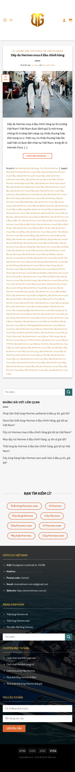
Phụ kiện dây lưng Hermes (20, 627)
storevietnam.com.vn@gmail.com (31, 584)
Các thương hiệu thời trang (27, 51)
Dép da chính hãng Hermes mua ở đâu (23, 172)
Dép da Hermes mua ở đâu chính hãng (37, 55)
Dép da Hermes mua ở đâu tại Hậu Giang (37, 265)
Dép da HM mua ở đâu (56, 362)
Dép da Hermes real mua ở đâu (34, 359)
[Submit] (68, 392)
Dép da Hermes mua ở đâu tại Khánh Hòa (41, 276)
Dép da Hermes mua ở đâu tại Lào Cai (39, 288)
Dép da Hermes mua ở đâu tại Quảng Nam (30, 306)
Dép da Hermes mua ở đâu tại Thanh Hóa (34, 329)
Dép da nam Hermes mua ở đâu (20, 366)
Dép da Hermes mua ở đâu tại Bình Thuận (32, 228)
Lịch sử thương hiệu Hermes (21, 670)
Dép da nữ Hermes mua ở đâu (49, 366)
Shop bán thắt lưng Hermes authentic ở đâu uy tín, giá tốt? (36, 413)
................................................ (29, 571)
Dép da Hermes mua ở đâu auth (25, 191)
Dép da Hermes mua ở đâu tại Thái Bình (41, 321)
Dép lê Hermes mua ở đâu (36, 370)
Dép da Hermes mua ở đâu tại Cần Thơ (43, 232)
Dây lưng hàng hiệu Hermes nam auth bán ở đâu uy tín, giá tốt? (36, 460)
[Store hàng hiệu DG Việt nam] (37, 20)
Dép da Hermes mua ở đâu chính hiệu (38, 198)
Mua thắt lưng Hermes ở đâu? (21, 677)
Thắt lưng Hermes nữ (17, 614)
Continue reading (37, 156)
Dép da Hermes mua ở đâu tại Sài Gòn (23, 314)
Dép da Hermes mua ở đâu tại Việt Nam (45, 347)
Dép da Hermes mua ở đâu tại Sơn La (32, 318)
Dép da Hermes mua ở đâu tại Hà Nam (39, 254)
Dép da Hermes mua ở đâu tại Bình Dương (41, 220)
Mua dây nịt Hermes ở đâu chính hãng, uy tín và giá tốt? (34, 439)
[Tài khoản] (64, 20)
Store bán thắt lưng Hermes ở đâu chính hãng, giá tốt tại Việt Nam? (35, 423)
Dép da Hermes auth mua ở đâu (31, 176)
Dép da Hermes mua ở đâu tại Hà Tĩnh (50, 258)
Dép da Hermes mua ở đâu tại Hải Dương (24, 262)
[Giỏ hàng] (70, 20)
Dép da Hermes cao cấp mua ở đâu (41, 179)
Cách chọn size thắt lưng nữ (20, 664)
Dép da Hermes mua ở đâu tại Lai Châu (28, 284)
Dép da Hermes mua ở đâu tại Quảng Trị (49, 310)
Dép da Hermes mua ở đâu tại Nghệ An (29, 295)
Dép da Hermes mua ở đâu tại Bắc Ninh (31, 217)
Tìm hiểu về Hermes (53, 51)
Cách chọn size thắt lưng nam (21, 658)
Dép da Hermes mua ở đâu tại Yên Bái (33, 355)
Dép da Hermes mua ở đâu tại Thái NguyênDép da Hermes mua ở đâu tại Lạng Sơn (36, 325)
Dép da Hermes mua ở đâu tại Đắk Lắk (29, 239)
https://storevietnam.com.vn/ (31, 590)
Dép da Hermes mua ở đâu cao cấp (31, 194)
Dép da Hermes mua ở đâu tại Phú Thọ (40, 299)
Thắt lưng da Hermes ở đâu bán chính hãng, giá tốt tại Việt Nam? (36, 449)
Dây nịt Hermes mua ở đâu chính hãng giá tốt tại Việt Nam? (37, 432)
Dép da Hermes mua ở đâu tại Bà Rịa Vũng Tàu (33, 206)
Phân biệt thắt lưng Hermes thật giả (24, 683)
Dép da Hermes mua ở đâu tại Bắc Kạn (23, 213)
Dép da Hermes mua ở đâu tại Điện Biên (41, 243)
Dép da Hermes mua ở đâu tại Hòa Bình (29, 273)
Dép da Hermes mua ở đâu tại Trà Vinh (31, 344)
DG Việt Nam (49, 65)
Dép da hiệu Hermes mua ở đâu (31, 362)
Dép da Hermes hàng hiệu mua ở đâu (27, 187)
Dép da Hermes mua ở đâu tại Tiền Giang (40, 336)
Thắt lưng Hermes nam (18, 620)
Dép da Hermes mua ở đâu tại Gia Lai (28, 250)
